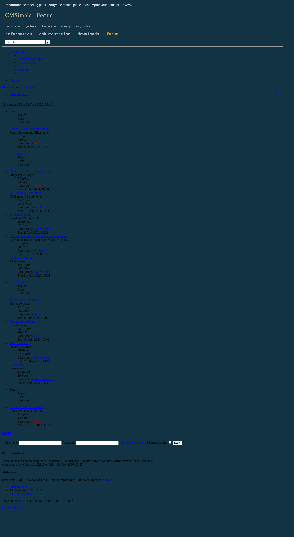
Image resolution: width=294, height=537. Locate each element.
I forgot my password (132, 442)
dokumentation (54, 34)
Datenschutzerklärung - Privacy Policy (66, 26)
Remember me (158, 442)
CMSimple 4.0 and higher (26, 193)
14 (26, 87)
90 (33, 87)
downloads (88, 34)
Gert (36, 314)
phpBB (22, 500)
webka (107, 480)
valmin (38, 207)
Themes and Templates (24, 300)
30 (29, 87)
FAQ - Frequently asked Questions (32, 171)
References (17, 364)
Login (6, 433)
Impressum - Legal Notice (22, 26)
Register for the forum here (27, 407)
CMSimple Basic (20, 214)
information (19, 34)
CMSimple (16, 153)
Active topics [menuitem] (8, 87)
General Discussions (22, 257)
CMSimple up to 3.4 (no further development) (39, 236)
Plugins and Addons (22, 321)
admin (38, 143)
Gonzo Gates (42, 229)
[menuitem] (31, 59)
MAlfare (39, 250)
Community (17, 282)
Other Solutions (19, 343)
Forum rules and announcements (30, 129)
